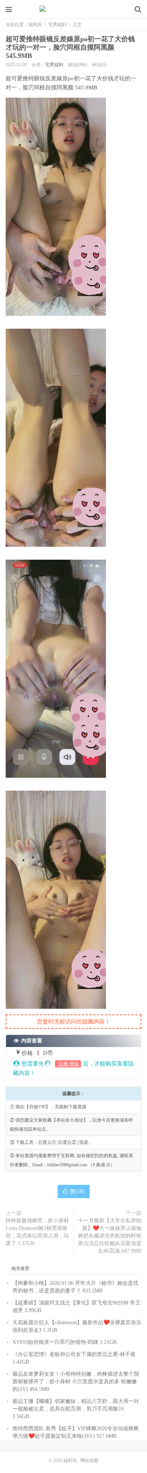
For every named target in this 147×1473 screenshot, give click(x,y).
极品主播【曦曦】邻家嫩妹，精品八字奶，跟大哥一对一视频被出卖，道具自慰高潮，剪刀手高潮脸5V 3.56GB (75, 1408)
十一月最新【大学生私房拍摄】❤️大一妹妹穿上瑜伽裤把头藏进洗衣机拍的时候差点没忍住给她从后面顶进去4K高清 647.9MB (109, 1236)
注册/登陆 (68, 1064)
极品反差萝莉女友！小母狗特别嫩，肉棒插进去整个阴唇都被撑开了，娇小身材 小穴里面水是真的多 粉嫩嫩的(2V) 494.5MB (75, 1381)
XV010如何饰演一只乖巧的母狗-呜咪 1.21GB (64, 1342)
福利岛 (73, 9)
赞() (77, 1191)
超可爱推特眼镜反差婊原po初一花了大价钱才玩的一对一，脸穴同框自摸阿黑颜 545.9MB (70, 47)
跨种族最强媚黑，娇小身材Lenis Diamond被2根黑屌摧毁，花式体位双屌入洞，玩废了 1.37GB (37, 1232)
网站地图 (89, 1460)
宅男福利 (57, 24)
